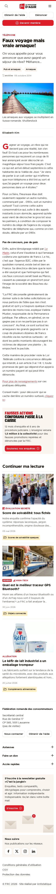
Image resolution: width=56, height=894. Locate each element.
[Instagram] (25, 851)
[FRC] (28, 6)
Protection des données (16, 874)
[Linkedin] (33, 851)
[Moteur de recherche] (6, 6)
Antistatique (44, 884)
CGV (5, 869)
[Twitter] (16, 851)
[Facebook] (8, 851)
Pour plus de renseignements (19, 381)
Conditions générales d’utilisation (21, 865)
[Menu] (50, 6)
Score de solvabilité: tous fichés (26, 513)
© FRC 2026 (9, 884)
